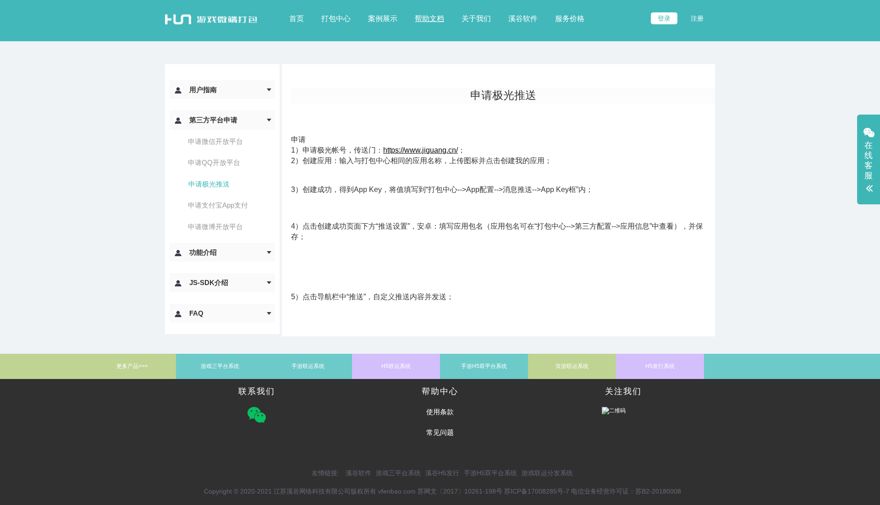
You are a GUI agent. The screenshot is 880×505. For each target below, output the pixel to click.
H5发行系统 (660, 366)
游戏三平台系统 (220, 366)
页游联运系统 (572, 366)
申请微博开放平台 (215, 227)
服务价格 (569, 18)
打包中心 (336, 18)
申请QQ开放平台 (214, 162)
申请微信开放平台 (215, 141)
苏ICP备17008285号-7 (536, 491)
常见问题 (440, 432)
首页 (296, 18)
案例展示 (382, 18)
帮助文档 (429, 18)
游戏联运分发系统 (547, 473)
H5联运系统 (396, 366)
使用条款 (440, 412)
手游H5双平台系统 (484, 366)
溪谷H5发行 (442, 473)
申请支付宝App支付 (218, 205)
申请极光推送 (209, 184)
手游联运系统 (308, 366)
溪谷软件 (523, 18)
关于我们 (476, 18)
